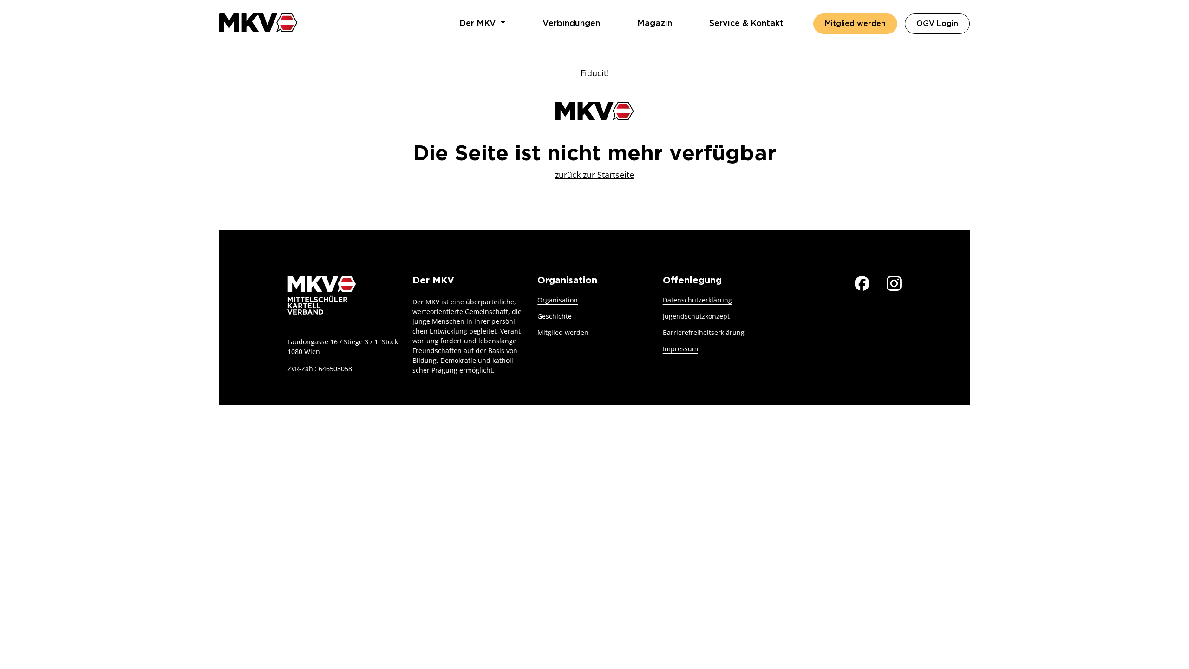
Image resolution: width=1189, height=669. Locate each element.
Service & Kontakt (746, 24)
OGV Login (943, 23)
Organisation (557, 299)
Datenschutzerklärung (697, 299)
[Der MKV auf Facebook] (862, 282)
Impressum (680, 348)
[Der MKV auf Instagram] (894, 282)
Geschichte (554, 316)
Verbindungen (571, 24)
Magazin (654, 24)
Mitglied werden (855, 23)
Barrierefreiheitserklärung (704, 332)
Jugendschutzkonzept (696, 316)
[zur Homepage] (258, 22)
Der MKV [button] (478, 24)
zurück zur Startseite (594, 174)
